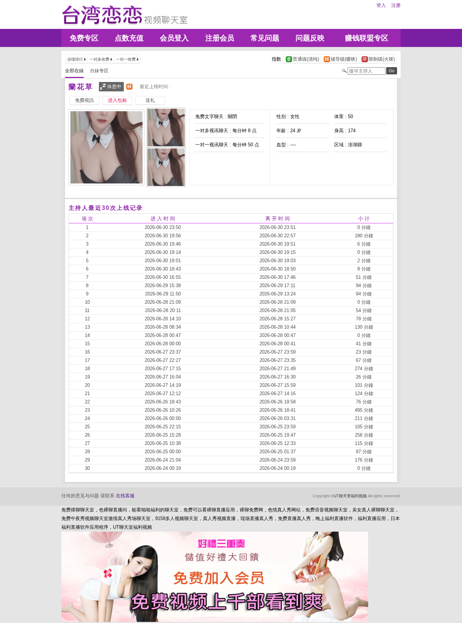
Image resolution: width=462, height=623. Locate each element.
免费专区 (84, 38)
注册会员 (219, 38)
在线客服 (125, 495)
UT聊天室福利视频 (350, 496)
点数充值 (129, 38)
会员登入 (174, 38)
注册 (396, 5)
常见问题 (264, 38)
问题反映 (310, 38)
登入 (381, 5)
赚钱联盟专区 (366, 38)
